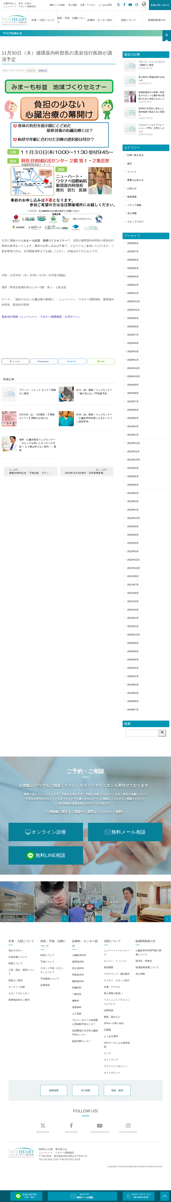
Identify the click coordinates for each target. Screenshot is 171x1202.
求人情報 (72, 5)
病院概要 (108, 967)
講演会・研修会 (144, 960)
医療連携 (53, 1090)
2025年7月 (133, 334)
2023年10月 (133, 459)
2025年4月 (133, 343)
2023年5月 (133, 484)
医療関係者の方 (157, 20)
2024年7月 (133, 401)
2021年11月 (133, 559)
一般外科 (76, 994)
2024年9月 (133, 384)
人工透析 (76, 1013)
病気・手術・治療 (166, 35)
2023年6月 (133, 476)
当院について (128, 20)
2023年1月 (133, 509)
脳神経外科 (78, 981)
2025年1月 (133, 359)
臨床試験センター (81, 1041)
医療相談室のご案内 (19, 999)
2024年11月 (133, 368)
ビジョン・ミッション (115, 960)
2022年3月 (133, 551)
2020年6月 (133, 651)
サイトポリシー (112, 1072)
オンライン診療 (17, 987)
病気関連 (132, 196)
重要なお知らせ (135, 180)
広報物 (107, 1029)
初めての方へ (16, 950)
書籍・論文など (112, 1016)
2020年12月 (133, 634)
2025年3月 (133, 351)
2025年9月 (133, 318)
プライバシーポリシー (115, 1066)
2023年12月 (133, 443)
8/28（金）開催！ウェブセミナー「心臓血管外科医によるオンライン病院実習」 (94, 418)
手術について (47, 961)
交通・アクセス (87, 5)
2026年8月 (133, 243)
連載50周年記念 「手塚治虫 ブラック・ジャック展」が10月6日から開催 (32, 473)
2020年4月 (133, 668)
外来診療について (18, 957)
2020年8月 (133, 643)
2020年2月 (133, 676)
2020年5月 (133, 659)
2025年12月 (133, 301)
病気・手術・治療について (71, 20)
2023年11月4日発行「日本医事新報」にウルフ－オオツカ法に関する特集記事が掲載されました (88, 473)
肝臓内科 (76, 987)
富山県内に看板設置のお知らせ (151, 80)
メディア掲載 (134, 205)
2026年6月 (133, 259)
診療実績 (45, 985)
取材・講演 (117, 1090)
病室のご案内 (16, 980)
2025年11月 (133, 309)
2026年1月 (133, 293)
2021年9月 (133, 576)
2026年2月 (133, 285)
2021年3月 (133, 609)
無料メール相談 (57, 5)
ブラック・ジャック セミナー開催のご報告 (37, 392)
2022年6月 (133, 534)
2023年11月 (133, 451)
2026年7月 (133, 251)
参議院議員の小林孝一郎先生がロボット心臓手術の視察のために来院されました (151, 97)
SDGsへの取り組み (114, 1023)
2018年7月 (133, 709)
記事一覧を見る (135, 155)
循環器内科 (78, 961)
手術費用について (49, 978)
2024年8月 (133, 393)
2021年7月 (133, 584)
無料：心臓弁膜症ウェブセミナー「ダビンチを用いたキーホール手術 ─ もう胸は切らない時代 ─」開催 (37, 444)
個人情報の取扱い (113, 993)
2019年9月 (133, 684)
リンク (107, 1053)
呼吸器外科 (78, 974)
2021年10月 (133, 568)
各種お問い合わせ (160, 5)
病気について (47, 955)
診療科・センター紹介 (99, 20)
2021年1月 (133, 626)
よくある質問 (105, 5)
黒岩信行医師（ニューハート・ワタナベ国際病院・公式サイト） (41, 316)
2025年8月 (133, 326)
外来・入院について (43, 20)
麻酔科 (75, 1000)
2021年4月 (133, 601)
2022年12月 (133, 518)
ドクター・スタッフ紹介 (117, 980)
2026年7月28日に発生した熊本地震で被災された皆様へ (151, 113)
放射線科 (76, 1007)
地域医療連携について (147, 967)
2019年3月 (133, 693)
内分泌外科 (78, 968)
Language (144, 6)
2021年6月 (133, 593)
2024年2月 (133, 426)
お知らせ (43, 70)
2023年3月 (133, 501)
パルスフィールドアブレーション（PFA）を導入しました (151, 130)
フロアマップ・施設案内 (117, 974)
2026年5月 (133, 268)
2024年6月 (133, 409)
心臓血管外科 (79, 955)
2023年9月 (133, 468)
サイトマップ (111, 1059)
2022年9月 (133, 526)
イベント (31, 70)
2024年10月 (133, 376)
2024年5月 (133, 418)
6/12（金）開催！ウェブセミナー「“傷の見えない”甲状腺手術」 (94, 392)
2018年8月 (133, 701)
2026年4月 (133, 276)
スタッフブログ (135, 221)
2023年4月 (133, 493)
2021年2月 (133, 618)
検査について (16, 963)
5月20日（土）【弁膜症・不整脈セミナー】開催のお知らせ (37, 416)
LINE (102, 361)
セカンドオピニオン (19, 993)
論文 (129, 163)
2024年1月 (133, 434)
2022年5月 (133, 543)
